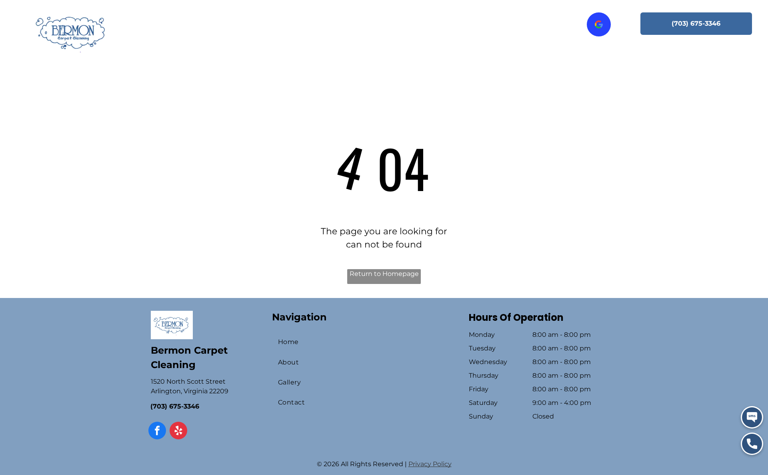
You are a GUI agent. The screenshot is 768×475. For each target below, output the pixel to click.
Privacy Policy (430, 464)
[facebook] (157, 431)
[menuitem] (215, 21)
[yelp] (178, 431)
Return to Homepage (384, 274)
